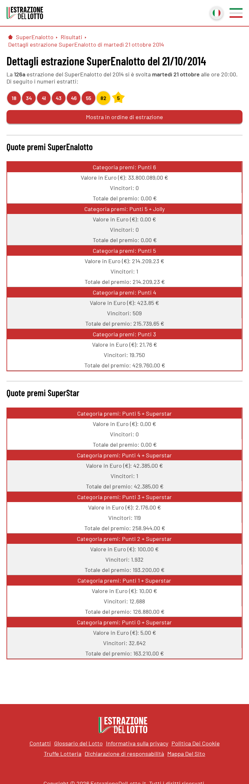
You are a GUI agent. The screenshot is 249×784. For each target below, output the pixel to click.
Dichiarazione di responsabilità (124, 753)
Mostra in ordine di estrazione (124, 116)
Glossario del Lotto (78, 743)
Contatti (40, 743)
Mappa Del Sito (186, 753)
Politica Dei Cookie (196, 743)
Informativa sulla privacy (137, 743)
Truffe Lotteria (62, 753)
